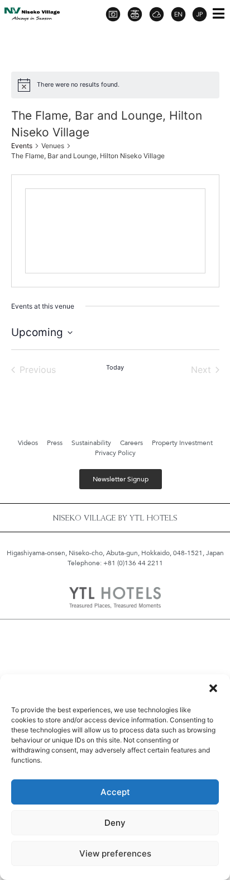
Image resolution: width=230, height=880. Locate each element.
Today (115, 367)
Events (21, 145)
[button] (213, 688)
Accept (115, 792)
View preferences (115, 853)
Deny (115, 822)
